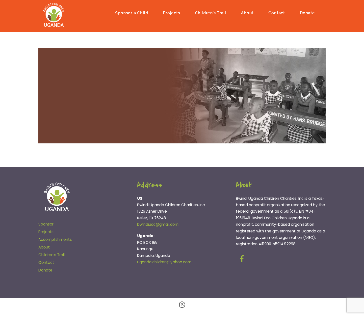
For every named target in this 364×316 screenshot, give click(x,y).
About (247, 13)
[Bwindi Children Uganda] (53, 25)
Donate (307, 13)
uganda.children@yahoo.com (164, 262)
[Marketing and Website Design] (182, 307)
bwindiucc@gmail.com (158, 224)
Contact (276, 13)
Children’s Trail (210, 13)
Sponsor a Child (131, 13)
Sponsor (45, 224)
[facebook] (243, 258)
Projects (171, 13)
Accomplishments (55, 239)
